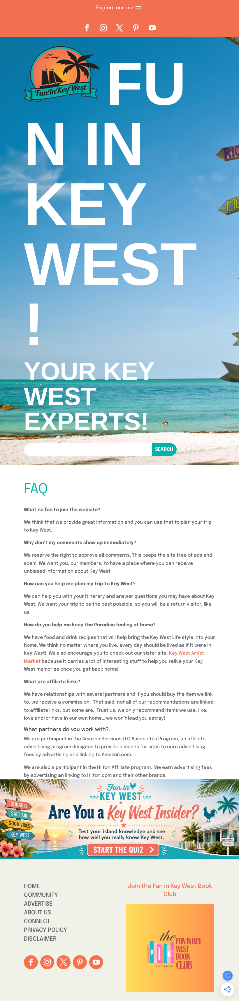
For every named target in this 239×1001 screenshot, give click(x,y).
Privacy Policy (45, 930)
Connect (37, 922)
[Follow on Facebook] (87, 28)
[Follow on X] (119, 28)
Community (41, 895)
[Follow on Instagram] (103, 28)
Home (32, 887)
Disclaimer (40, 939)
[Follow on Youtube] (152, 28)
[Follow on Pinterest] (136, 28)
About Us (37, 913)
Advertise (38, 904)
